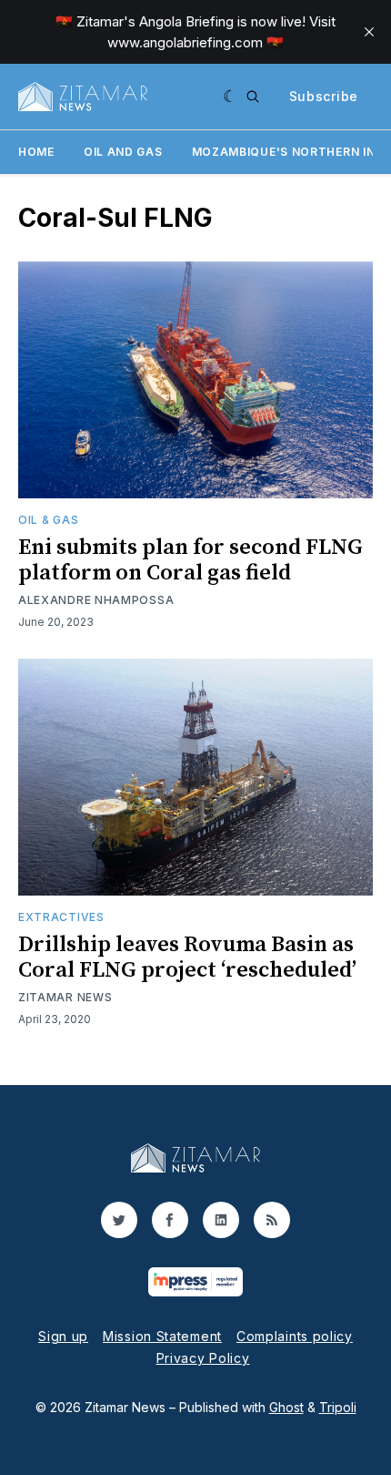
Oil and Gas (123, 152)
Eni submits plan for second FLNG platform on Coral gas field (190, 560)
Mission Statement (162, 1336)
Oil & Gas (48, 520)
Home (36, 152)
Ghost (286, 1407)
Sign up (63, 1336)
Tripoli (337, 1407)
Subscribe (323, 96)
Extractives (61, 917)
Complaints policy (294, 1336)
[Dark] (230, 96)
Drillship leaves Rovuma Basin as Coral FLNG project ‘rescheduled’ (187, 957)
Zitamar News (65, 997)
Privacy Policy (203, 1358)
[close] (369, 31)
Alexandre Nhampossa (96, 600)
